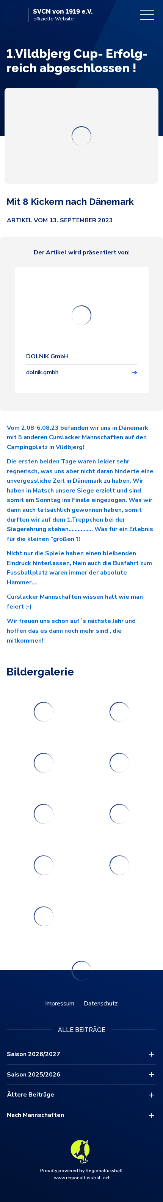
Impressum (59, 1003)
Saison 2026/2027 (33, 1054)
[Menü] (147, 14)
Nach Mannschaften (35, 1115)
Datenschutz (101, 1003)
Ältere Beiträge (30, 1094)
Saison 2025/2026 (33, 1074)
